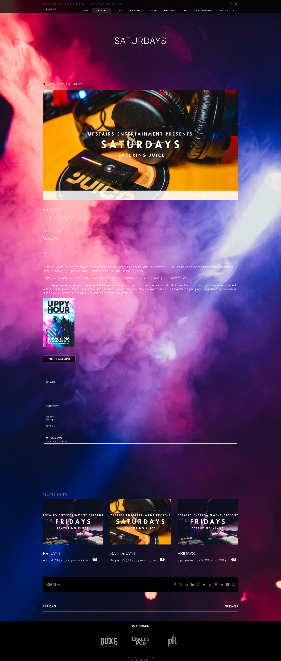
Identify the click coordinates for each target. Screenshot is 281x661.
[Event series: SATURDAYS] (162, 559)
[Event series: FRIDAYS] (95, 559)
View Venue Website (56, 441)
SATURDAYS (52, 406)
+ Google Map (55, 437)
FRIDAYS (51, 553)
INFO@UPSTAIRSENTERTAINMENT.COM (104, 4)
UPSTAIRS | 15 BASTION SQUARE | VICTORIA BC (64, 4)
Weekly (50, 416)
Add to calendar (59, 359)
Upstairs (50, 426)
